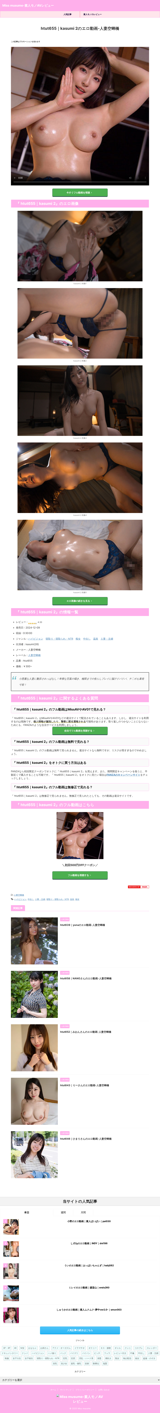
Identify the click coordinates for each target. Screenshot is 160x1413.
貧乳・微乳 (76, 1363)
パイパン (86, 1353)
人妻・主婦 (107, 638)
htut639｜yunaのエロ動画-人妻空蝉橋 (82, 924)
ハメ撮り (52, 1353)
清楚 (99, 1358)
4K (15, 1348)
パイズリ (74, 1353)
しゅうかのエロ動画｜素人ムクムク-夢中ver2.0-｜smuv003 (89, 1309)
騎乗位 (96, 1363)
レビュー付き (120, 1353)
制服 (7, 1358)
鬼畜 (105, 1363)
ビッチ (97, 1353)
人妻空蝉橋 (34, 655)
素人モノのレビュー (92, 14)
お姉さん (44, 1348)
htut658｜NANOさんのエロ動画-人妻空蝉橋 (86, 978)
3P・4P (6, 1348)
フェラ (107, 1353)
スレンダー (152, 1348)
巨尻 (73, 1358)
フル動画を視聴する (78, 875)
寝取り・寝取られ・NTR (59, 638)
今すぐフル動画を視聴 (78, 192)
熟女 (117, 1358)
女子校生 (29, 1358)
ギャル (118, 1348)
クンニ (128, 1348)
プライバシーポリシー (84, 1390)
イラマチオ (80, 1348)
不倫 (132, 1353)
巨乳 (65, 1358)
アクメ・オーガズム (61, 1348)
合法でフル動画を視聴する (78, 730)
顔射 (87, 1363)
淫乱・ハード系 (86, 1358)
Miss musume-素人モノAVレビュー (28, 5)
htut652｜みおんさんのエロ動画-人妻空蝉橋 (85, 1031)
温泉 (95, 638)
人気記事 (67, 14)
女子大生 (17, 1358)
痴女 (78, 638)
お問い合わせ (104, 1390)
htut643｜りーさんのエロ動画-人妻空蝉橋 (84, 1085)
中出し (87, 638)
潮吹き (108, 1358)
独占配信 (127, 1358)
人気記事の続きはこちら (80, 1330)
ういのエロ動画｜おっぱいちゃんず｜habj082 (89, 1265)
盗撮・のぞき (149, 1358)
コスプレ (139, 1348)
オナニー (93, 1348)
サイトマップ (65, 1390)
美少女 (64, 1363)
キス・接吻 (106, 1348)
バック (63, 1353)
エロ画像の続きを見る (78, 600)
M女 (22, 1348)
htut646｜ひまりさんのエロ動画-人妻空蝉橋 (86, 1138)
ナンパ (25, 1353)
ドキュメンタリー (10, 1353)
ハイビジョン (35, 638)
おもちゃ (32, 1348)
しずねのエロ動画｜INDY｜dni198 (89, 1243)
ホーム (53, 1390)
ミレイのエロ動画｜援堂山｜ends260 (89, 1287)
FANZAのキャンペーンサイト (123, 774)
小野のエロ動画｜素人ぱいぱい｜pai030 (89, 1221)
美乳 (55, 1363)
